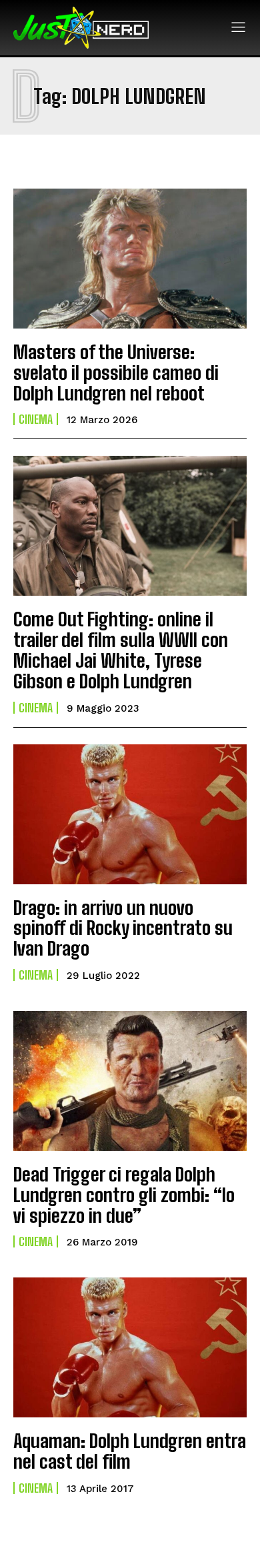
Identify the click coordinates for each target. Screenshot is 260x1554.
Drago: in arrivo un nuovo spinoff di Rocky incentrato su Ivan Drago (123, 928)
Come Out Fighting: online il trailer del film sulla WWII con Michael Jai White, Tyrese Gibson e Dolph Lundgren (120, 650)
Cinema (36, 419)
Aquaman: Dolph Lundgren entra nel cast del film (129, 1451)
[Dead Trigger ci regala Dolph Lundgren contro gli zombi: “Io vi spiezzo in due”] (130, 1081)
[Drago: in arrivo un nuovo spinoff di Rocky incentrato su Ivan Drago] (130, 814)
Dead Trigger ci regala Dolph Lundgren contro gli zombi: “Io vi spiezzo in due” (124, 1195)
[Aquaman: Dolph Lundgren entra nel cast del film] (130, 1347)
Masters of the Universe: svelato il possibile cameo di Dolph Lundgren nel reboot (116, 372)
